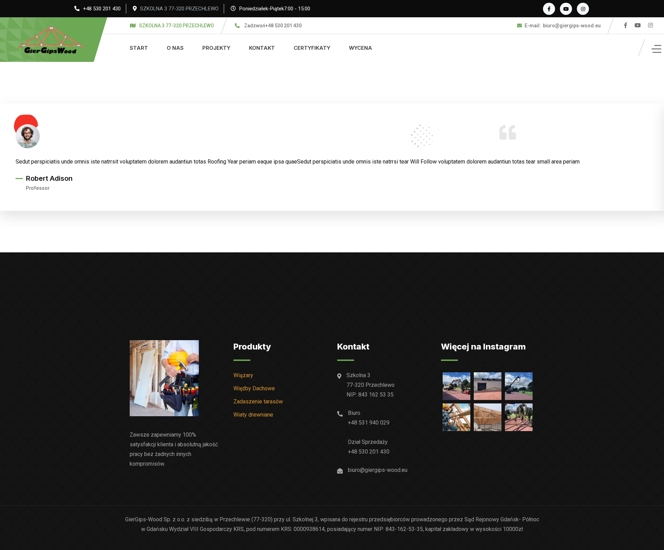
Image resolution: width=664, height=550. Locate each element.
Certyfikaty (312, 48)
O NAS (175, 48)
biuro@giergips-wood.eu (563, 25)
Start (139, 48)
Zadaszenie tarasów (258, 401)
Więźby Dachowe (254, 388)
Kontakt (262, 48)
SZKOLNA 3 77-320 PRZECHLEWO (179, 9)
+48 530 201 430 (102, 9)
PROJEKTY (216, 48)
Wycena (360, 48)
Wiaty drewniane (253, 414)
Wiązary (243, 375)
